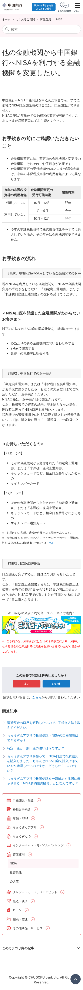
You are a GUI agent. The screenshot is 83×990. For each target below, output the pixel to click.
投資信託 (16, 872)
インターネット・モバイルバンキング (38, 845)
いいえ (56, 683)
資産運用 (45, 19)
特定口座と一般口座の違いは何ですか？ (35, 748)
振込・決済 (20, 901)
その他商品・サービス (28, 928)
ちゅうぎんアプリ (25, 827)
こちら (37, 697)
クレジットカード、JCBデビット (35, 892)
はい (27, 683)
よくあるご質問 (25, 19)
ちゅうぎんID (22, 836)
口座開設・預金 (23, 800)
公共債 (14, 881)
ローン (17, 910)
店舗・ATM (20, 818)
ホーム (6, 19)
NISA (59, 19)
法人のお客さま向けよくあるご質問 (43, 7)
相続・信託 (20, 919)
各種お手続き (22, 809)
